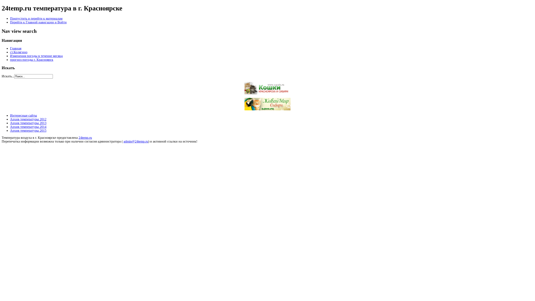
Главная (15, 48)
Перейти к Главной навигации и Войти (38, 22)
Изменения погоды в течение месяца (36, 56)
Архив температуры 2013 (28, 123)
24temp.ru (85, 137)
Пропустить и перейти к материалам (36, 18)
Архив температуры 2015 (28, 130)
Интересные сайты (23, 115)
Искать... (8, 76)
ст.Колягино (18, 52)
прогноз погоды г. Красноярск (31, 59)
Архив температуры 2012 (28, 119)
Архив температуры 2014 (28, 127)
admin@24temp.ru (136, 141)
